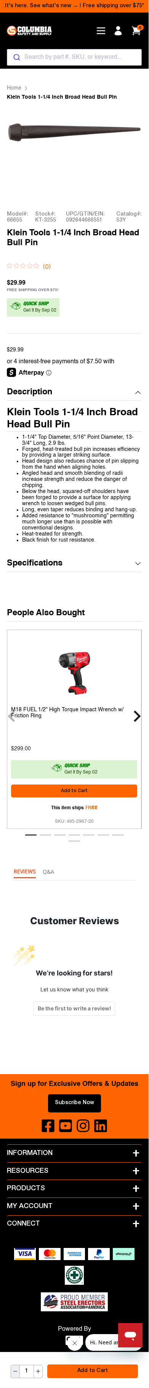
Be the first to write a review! (74, 1008)
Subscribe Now (74, 1103)
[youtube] (65, 1126)
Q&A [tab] (48, 871)
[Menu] (101, 30)
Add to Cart (92, 1371)
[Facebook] (48, 1126)
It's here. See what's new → (41, 6)
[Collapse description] (138, 392)
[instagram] (83, 1126)
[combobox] (74, 57)
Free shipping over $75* (113, 6)
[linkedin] (100, 1126)
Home (14, 88)
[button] (74, 392)
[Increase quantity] (38, 1371)
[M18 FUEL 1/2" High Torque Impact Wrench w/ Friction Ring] (74, 671)
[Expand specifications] (138, 563)
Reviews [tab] (25, 871)
